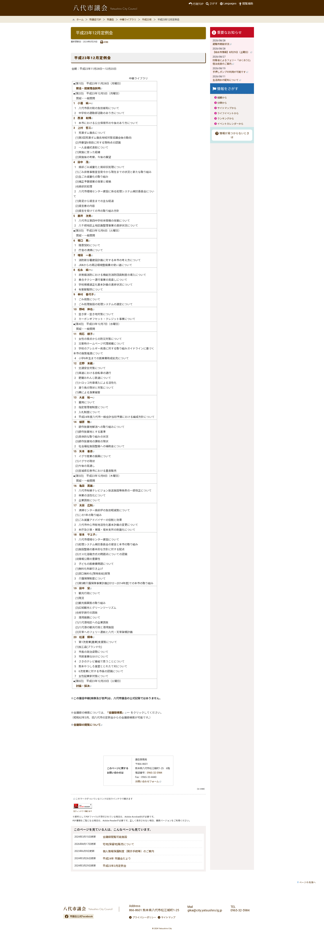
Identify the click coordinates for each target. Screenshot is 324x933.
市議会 (110, 19)
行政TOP (198, 4)
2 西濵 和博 (82, 118)
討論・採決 (83, 686)
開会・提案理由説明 (88, 88)
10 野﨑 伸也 (83, 309)
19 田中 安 (81, 588)
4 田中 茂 (80, 162)
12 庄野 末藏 (83, 363)
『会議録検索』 (115, 712)
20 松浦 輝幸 (83, 637)
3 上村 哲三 (82, 128)
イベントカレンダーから (230, 123)
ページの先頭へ (307, 882)
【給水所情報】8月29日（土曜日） (231, 52)
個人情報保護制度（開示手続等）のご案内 (128, 851)
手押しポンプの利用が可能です (229, 72)
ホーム (80, 19)
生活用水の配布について (226, 80)
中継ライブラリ (128, 19)
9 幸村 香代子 (83, 294)
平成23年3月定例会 (114, 865)
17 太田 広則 (83, 505)
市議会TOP (95, 19)
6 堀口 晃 (80, 240)
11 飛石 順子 (83, 334)
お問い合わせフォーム (147, 781)
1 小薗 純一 (82, 103)
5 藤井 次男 (82, 216)
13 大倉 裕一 (83, 397)
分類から (222, 103)
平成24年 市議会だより (117, 858)
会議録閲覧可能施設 (115, 837)
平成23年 (147, 19)
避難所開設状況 (221, 44)
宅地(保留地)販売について (118, 844)
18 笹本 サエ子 (84, 534)
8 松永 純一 (82, 270)
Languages (229, 3)
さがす (213, 3)
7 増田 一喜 (82, 255)
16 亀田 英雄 (83, 485)
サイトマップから (226, 108)
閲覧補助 (247, 3)
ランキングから (225, 118)
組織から (222, 97)
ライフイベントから (228, 113)
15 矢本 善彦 (83, 451)
